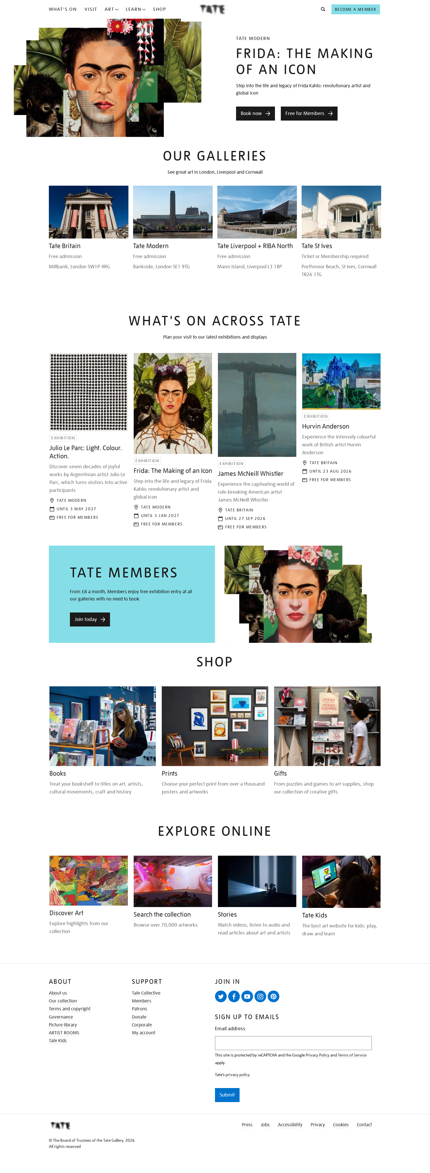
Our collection (63, 1001)
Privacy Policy (317, 1055)
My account (143, 1033)
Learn (134, 9)
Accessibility (290, 1125)
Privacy (318, 1125)
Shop (159, 9)
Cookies (341, 1125)
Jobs (265, 1125)
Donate (139, 1017)
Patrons (139, 1009)
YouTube (247, 996)
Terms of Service (352, 1055)
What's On (63, 9)
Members (141, 1001)
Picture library (63, 1025)
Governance (61, 1017)
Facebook (234, 996)
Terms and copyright (69, 1009)
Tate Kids (58, 1041)
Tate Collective (146, 993)
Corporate (142, 1025)
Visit (91, 9)
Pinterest (273, 996)
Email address (230, 1028)
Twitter (221, 996)
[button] (321, 9)
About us (58, 993)
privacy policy (238, 1074)
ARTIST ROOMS (64, 1033)
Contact (364, 1125)
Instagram (260, 996)
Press (247, 1125)
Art (109, 9)
